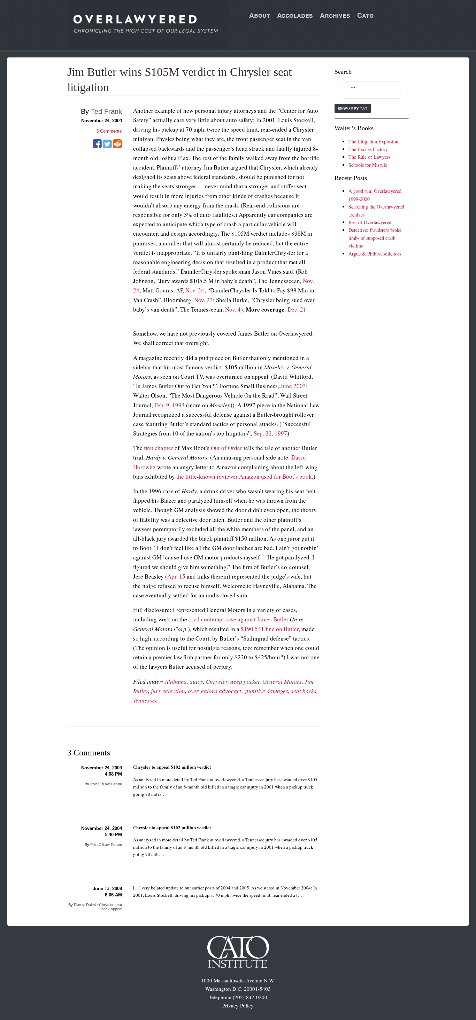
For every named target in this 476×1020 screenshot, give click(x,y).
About (259, 15)
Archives (335, 15)
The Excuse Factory (368, 149)
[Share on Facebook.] (97, 146)
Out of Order (226, 448)
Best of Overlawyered (369, 222)
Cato (365, 15)
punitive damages (266, 691)
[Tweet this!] (107, 146)
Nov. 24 (194, 290)
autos (196, 681)
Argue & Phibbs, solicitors (374, 253)
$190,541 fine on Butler (270, 629)
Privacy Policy (238, 1005)
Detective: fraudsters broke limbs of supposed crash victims (374, 238)
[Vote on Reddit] (117, 146)
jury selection (168, 691)
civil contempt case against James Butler (239, 619)
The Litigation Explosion (373, 141)
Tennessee (145, 700)
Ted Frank (106, 111)
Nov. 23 (203, 300)
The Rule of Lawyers (369, 157)
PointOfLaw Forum (106, 784)
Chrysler (217, 681)
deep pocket (245, 681)
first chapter (158, 448)
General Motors (282, 681)
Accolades (295, 15)
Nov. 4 (233, 309)
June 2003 (293, 386)
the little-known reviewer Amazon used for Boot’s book (244, 476)
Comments (109, 131)
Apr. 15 (176, 576)
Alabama (176, 681)
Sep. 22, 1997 (270, 433)
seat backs (303, 691)
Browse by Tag (352, 108)
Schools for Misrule (367, 165)
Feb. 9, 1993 (169, 405)
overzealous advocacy (215, 691)
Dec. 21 (296, 309)
